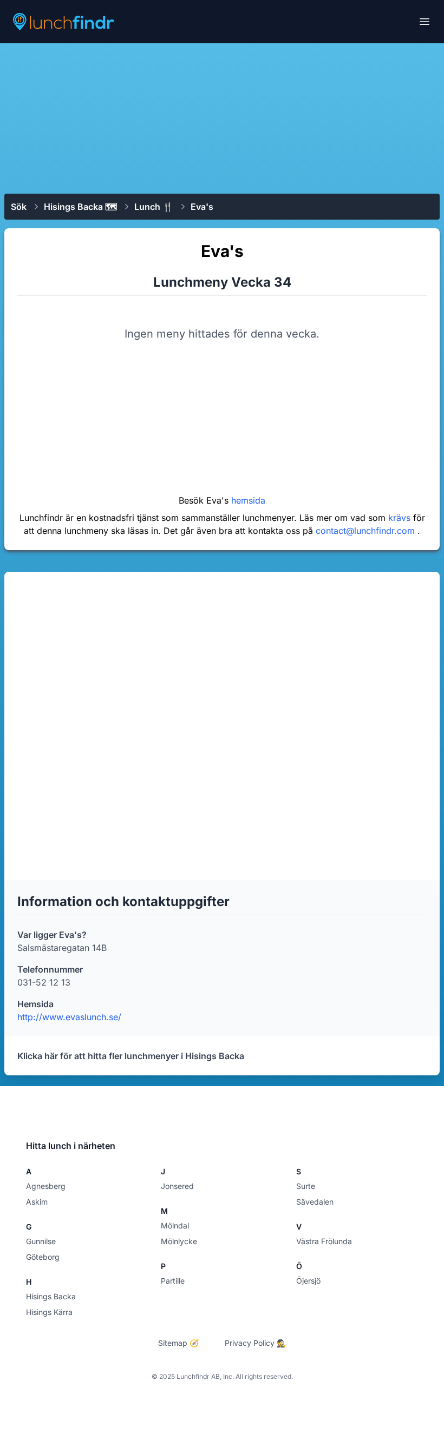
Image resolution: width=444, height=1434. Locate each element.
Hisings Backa (51, 1296)
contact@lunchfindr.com (366, 530)
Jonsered (177, 1186)
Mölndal (175, 1225)
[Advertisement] (222, 117)
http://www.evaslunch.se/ (69, 1017)
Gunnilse (41, 1241)
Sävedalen (315, 1201)
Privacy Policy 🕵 (255, 1342)
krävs (400, 517)
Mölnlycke (179, 1241)
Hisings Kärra (49, 1312)
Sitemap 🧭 (178, 1342)
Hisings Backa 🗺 (80, 206)
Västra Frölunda (324, 1241)
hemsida (248, 500)
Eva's (202, 206)
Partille (173, 1280)
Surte (305, 1186)
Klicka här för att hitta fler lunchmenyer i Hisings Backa (130, 1055)
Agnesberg (46, 1186)
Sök (19, 206)
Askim (37, 1201)
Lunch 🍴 (153, 206)
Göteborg (43, 1256)
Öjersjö (308, 1280)
